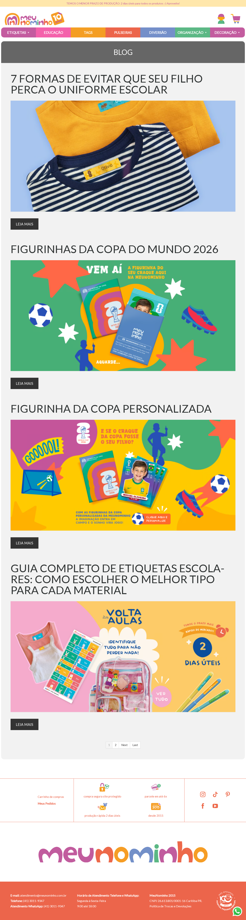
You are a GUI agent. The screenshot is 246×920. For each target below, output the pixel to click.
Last (135, 745)
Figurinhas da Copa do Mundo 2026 (115, 248)
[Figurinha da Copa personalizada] (123, 475)
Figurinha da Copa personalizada (111, 408)
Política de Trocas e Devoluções (170, 906)
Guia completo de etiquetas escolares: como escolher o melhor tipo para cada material (117, 578)
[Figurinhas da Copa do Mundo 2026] (123, 315)
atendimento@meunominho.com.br (43, 895)
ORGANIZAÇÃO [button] (190, 32)
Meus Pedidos (47, 803)
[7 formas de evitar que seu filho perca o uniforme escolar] (123, 156)
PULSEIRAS (123, 32)
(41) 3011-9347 (33, 901)
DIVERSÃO (157, 32)
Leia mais (24, 224)
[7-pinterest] (227, 794)
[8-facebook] (202, 806)
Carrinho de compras (51, 796)
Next (124, 745)
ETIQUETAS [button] (16, 32)
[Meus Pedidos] (222, 19)
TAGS (88, 32)
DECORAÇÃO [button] (225, 32)
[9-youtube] (215, 806)
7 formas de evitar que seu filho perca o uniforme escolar (107, 84)
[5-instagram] (202, 794)
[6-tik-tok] (215, 794)
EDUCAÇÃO (53, 32)
